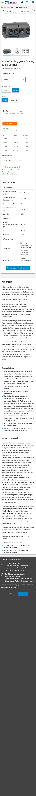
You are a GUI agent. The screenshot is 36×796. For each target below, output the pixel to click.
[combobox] (13, 80)
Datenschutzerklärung (8, 587)
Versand (13, 113)
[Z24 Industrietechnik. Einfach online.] (11, 2)
